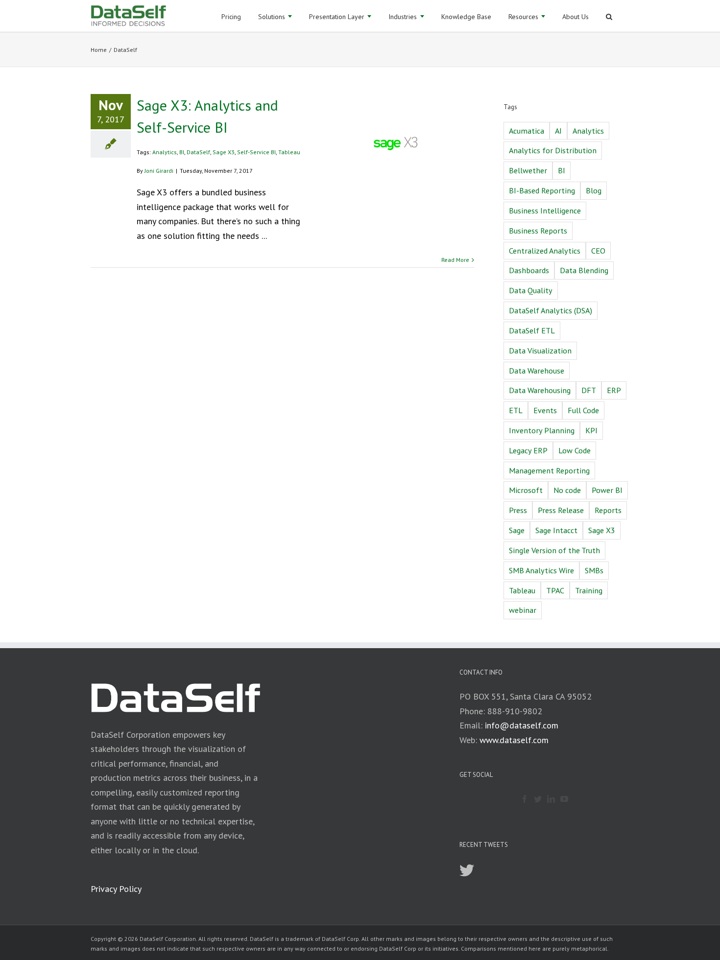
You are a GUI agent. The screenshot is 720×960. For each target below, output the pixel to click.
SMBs (594, 570)
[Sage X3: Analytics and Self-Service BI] (395, 143)
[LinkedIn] (551, 799)
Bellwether (528, 170)
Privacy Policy (116, 888)
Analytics (164, 152)
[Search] (609, 16)
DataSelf (198, 152)
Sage (517, 530)
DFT (588, 390)
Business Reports (538, 230)
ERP (614, 390)
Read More (455, 259)
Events (545, 410)
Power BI (607, 490)
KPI (591, 430)
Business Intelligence (545, 210)
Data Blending (584, 270)
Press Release (561, 510)
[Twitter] (538, 799)
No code (567, 490)
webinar (522, 610)
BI (181, 152)
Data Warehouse (536, 370)
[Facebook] (524, 799)
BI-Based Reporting (542, 190)
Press (518, 510)
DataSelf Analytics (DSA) (550, 310)
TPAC (555, 590)
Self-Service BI (256, 152)
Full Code (583, 410)
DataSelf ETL (532, 330)
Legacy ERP (528, 450)
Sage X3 (224, 152)
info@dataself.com (521, 725)
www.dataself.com (514, 740)
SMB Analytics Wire (541, 570)
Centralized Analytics (544, 251)
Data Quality (530, 290)
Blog (593, 190)
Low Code (574, 450)
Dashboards (529, 270)
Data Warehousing (540, 390)
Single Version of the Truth (554, 550)
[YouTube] (564, 799)
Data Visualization (540, 350)
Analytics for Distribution (553, 150)
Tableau (289, 152)
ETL (516, 410)
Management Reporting (549, 470)
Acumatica (526, 131)
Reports (608, 510)
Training (588, 590)
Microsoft (526, 490)
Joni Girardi (158, 170)
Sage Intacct (556, 530)
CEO (598, 251)
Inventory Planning (542, 430)
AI (558, 131)
